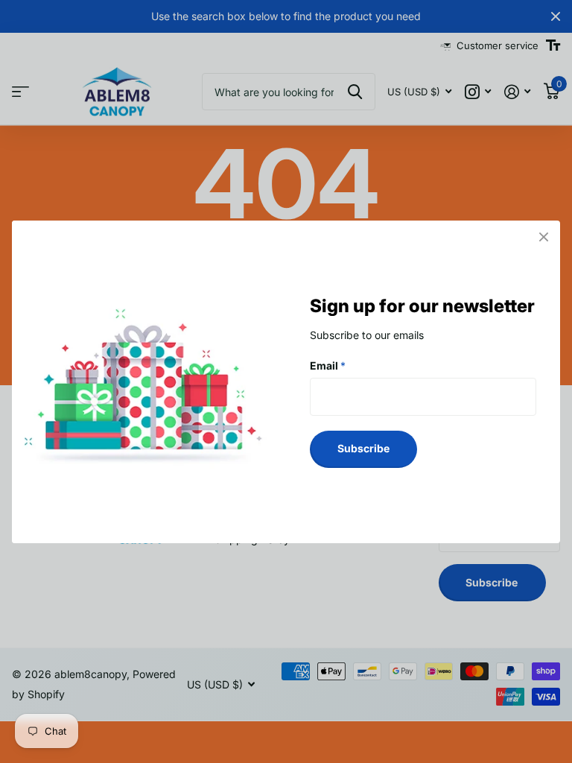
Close (543, 237)
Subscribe (363, 448)
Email (328, 364)
